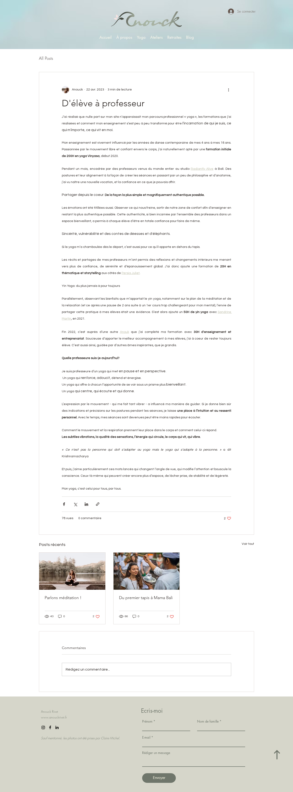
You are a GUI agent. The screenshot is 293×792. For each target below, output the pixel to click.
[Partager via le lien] (97, 504)
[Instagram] (43, 727)
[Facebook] (50, 727)
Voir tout (248, 543)
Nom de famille (208, 721)
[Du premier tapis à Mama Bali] (147, 571)
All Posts (46, 58)
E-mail (146, 737)
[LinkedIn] (57, 727)
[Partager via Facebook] (64, 504)
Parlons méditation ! (63, 597)
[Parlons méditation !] (72, 571)
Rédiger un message (156, 752)
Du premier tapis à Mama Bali (146, 597)
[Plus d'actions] (228, 89)
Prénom (147, 721)
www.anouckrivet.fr (54, 717)
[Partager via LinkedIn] (86, 504)
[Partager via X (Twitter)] (75, 504)
